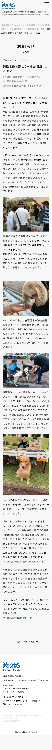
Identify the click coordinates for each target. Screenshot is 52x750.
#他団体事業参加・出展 (15, 81)
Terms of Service (9, 720)
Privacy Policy (8, 718)
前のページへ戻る (26, 641)
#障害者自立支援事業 (14, 85)
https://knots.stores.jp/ (17, 617)
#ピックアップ (35, 85)
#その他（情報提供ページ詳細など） (21, 77)
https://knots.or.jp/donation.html (24, 561)
